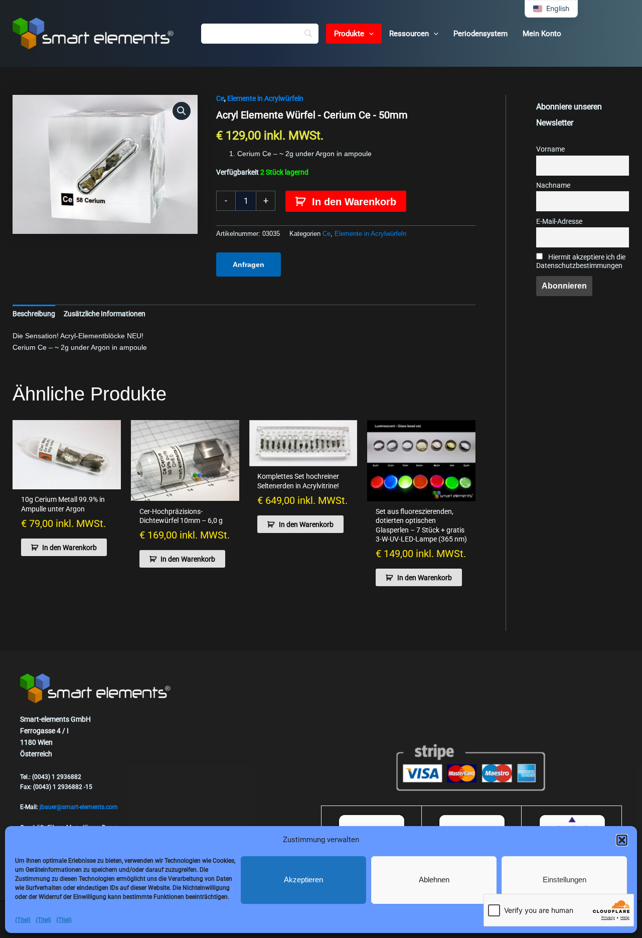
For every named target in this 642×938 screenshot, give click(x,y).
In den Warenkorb (354, 201)
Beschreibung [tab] (34, 314)
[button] (622, 840)
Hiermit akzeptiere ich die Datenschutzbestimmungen (580, 261)
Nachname (553, 185)
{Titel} (23, 919)
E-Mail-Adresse (559, 221)
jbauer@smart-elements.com (79, 807)
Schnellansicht (66, 481)
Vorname (550, 149)
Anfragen (248, 264)
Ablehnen (434, 879)
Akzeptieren (303, 879)
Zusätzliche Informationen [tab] (104, 314)
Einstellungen (564, 879)
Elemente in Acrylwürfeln (265, 98)
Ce (220, 98)
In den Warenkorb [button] (69, 548)
